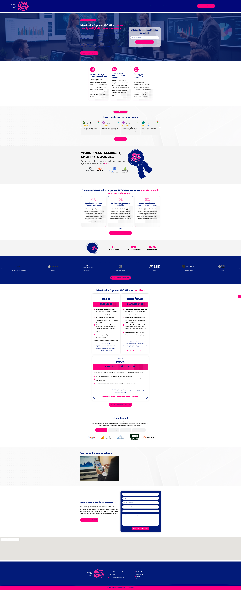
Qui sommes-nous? (139, 6)
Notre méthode (149, 6)
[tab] (101, 430)
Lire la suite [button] (85, 133)
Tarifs (163, 6)
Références (157, 6)
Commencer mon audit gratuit (144, 42)
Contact (168, 6)
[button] (160, 127)
